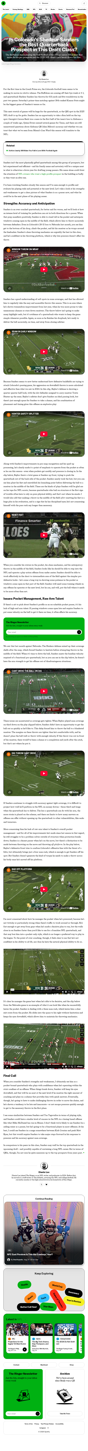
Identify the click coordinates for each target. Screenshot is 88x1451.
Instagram (42, 1428)
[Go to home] (3, 3)
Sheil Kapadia (18, 1260)
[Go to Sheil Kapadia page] (8, 1259)
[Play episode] (25, 1349)
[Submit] (79, 632)
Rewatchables (82, 9)
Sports (38, 1339)
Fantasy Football (65, 1339)
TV (46, 9)
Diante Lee (45, 79)
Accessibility (59, 1424)
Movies (53, 9)
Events (61, 9)
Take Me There (65, 1414)
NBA (28, 9)
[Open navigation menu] (84, 3)
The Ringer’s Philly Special (14, 1349)
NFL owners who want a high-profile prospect (39, 174)
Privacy (36, 1424)
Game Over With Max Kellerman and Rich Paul (41, 1349)
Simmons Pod (70, 9)
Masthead (44, 1365)
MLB (40, 9)
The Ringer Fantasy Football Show (65, 1349)
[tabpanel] (43, 151)
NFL (34, 9)
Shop (72, 1365)
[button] (44, 3)
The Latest (6, 9)
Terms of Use (29, 1424)
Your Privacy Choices (47, 1424)
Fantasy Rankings (18, 9)
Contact (16, 1365)
